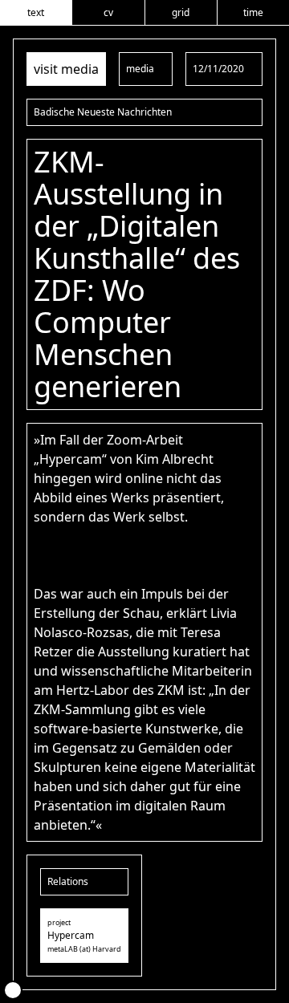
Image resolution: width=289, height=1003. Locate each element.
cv (108, 12)
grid (180, 12)
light (12, 990)
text (35, 12)
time (253, 12)
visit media (66, 69)
